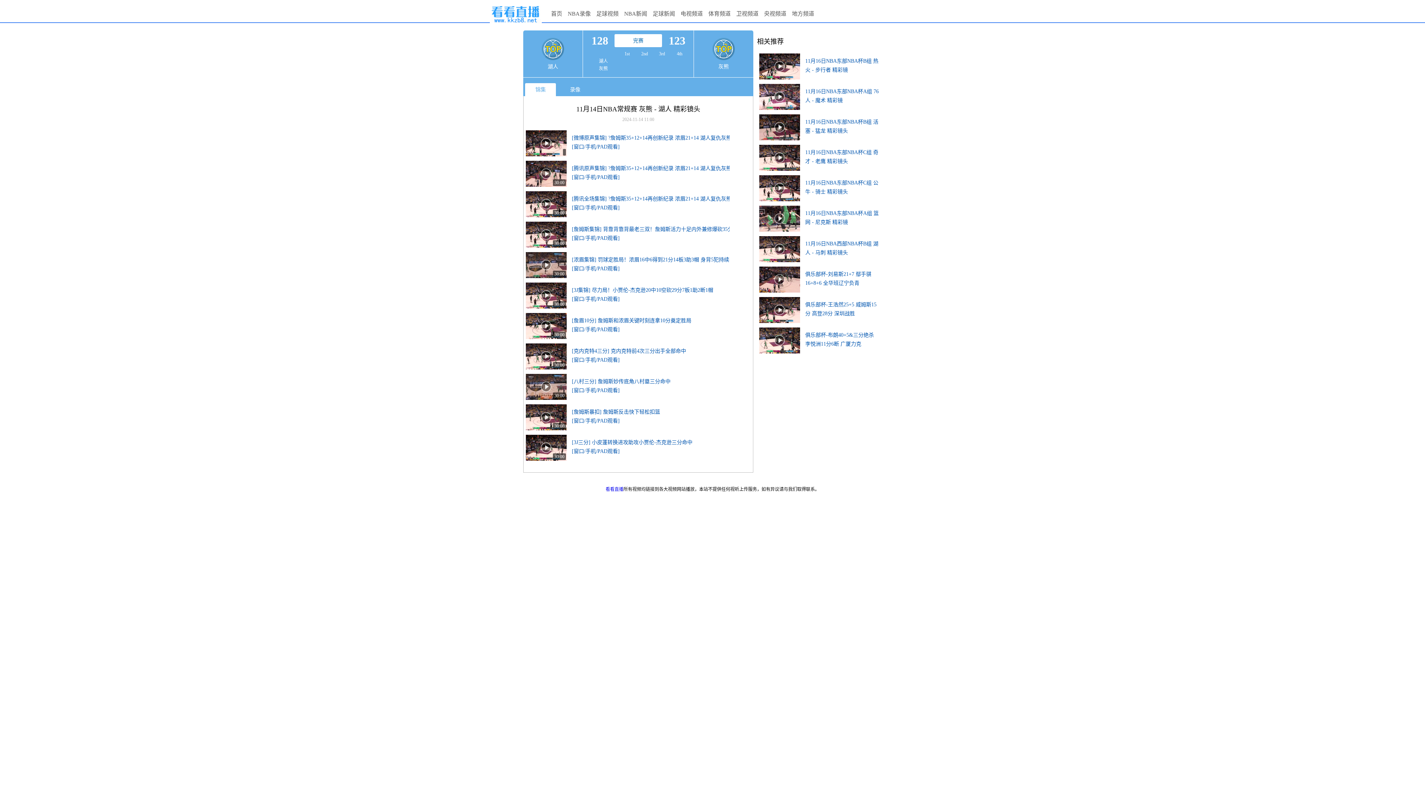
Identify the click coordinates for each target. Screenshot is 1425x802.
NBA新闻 (635, 14)
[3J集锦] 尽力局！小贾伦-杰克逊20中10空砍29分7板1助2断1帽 (642, 290)
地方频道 (803, 14)
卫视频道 (747, 14)
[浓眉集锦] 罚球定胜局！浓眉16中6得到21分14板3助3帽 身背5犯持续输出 (656, 260)
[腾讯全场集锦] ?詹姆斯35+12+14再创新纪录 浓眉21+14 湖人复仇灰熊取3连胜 (661, 199)
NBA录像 (579, 14)
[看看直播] (516, 23)
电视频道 (692, 14)
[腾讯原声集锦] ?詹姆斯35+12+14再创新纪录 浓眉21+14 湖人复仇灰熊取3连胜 (661, 168)
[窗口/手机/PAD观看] (596, 147)
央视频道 (775, 14)
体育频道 (719, 14)
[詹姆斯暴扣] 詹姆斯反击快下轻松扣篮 (616, 412)
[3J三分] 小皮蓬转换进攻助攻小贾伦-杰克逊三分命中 (632, 442)
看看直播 (614, 489)
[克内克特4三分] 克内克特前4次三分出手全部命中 (629, 351)
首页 (556, 14)
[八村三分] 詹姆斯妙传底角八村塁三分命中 (621, 381)
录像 (575, 89)
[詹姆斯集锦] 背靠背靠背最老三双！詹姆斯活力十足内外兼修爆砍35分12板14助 (663, 229)
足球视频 (607, 14)
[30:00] (546, 163)
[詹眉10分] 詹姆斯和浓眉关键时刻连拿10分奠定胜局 (631, 320)
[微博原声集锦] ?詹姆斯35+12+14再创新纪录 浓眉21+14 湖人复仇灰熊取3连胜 (661, 138)
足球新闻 (664, 14)
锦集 (540, 89)
